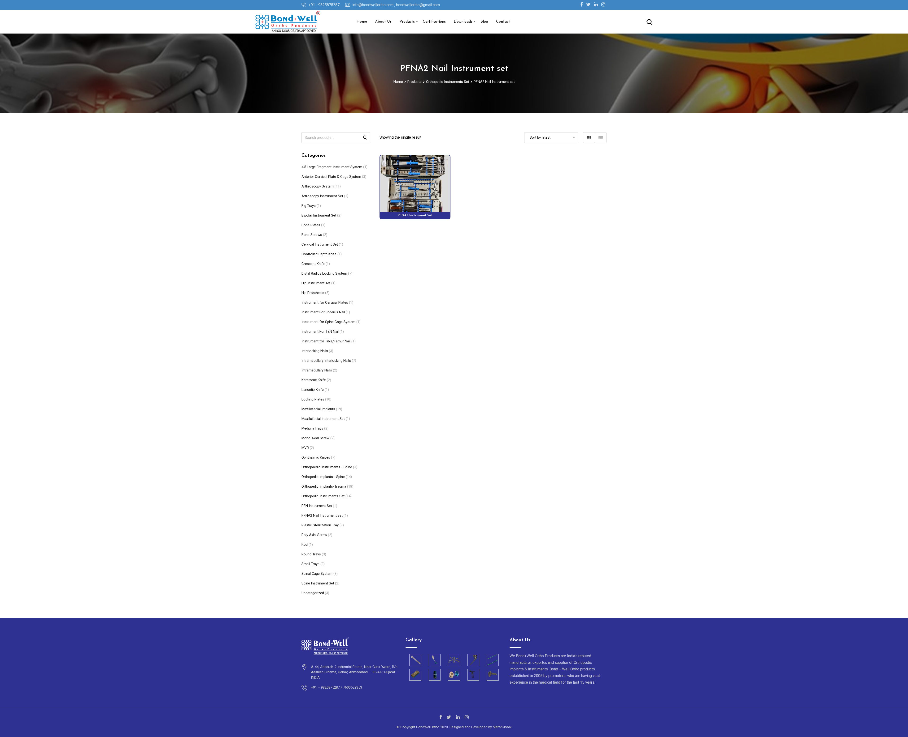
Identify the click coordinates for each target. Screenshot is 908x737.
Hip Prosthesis (312, 293)
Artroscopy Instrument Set (322, 196)
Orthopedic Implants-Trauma (323, 486)
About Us (383, 22)
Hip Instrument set (315, 283)
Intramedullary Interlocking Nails (326, 360)
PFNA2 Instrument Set (415, 215)
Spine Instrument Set (317, 583)
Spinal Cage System (316, 573)
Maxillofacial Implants (318, 409)
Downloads (463, 22)
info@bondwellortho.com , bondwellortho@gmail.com (396, 5)
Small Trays (310, 564)
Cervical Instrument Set (319, 244)
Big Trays (308, 206)
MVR (305, 448)
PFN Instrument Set (316, 506)
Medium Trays (312, 428)
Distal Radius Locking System (324, 273)
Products (407, 22)
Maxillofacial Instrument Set (323, 419)
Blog (484, 22)
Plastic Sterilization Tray (320, 525)
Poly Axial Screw (314, 535)
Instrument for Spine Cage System (328, 322)
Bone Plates (310, 225)
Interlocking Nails (314, 351)
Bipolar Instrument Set (318, 215)
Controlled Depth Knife (318, 254)
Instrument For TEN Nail (320, 331)
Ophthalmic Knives (315, 457)
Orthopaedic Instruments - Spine (326, 467)
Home (362, 22)
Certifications (434, 22)
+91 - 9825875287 (324, 5)
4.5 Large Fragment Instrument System (331, 167)
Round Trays (311, 554)
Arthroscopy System (317, 186)
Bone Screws (311, 235)
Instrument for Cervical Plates (324, 302)
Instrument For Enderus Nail (323, 312)
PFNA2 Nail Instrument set (322, 515)
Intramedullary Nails (316, 370)
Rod (304, 544)
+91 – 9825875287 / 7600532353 (336, 687)
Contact (503, 22)
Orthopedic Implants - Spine (323, 477)
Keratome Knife (313, 380)
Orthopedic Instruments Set (323, 496)
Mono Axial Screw (315, 438)
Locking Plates (312, 399)
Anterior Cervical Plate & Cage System (331, 177)
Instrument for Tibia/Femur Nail (325, 341)
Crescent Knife (313, 264)
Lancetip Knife (312, 390)
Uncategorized (312, 593)
